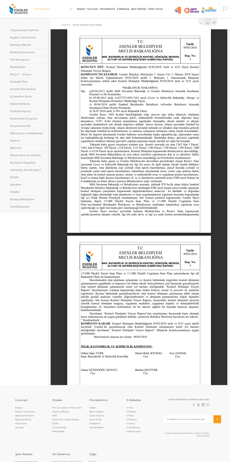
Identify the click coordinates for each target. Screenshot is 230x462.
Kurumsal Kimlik (20, 126)
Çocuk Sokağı (59, 427)
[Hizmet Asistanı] (224, 9)
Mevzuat (15, 148)
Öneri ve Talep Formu (177, 10)
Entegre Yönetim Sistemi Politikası (179, 433)
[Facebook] (193, 405)
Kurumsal (92, 8)
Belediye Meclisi (20, 45)
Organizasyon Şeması (24, 30)
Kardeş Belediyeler (22, 199)
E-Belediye (123, 8)
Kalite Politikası (20, 104)
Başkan (81, 8)
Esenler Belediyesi (18, 9)
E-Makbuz (131, 419)
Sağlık (92, 407)
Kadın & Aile (95, 419)
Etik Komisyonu (20, 59)
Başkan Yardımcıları (23, 37)
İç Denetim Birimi (21, 96)
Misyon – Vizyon (20, 74)
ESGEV (55, 423)
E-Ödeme (131, 411)
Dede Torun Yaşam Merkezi (65, 419)
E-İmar (129, 407)
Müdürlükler (17, 67)
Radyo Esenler (209, 10)
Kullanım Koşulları (201, 433)
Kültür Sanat (155, 8)
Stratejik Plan (18, 81)
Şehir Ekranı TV (191, 10)
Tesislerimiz (94, 423)
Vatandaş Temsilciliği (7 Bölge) (25, 173)
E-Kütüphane (133, 427)
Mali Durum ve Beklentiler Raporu (26, 137)
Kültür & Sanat (96, 415)
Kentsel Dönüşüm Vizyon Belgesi (87, 25)
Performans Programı (24, 118)
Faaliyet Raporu (20, 111)
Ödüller (15, 192)
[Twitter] (198, 405)
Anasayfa (65, 25)
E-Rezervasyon (133, 431)
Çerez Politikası (203, 436)
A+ (208, 23)
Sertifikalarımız (19, 206)
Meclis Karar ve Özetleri (25, 155)
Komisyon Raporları (23, 162)
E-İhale (130, 415)
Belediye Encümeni (22, 52)
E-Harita (130, 423)
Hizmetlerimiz (107, 8)
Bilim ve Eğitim (96, 411)
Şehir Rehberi (138, 8)
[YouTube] (207, 405)
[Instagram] (203, 405)
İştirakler (15, 184)
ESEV (54, 415)
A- (201, 23)
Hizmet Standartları (23, 89)
